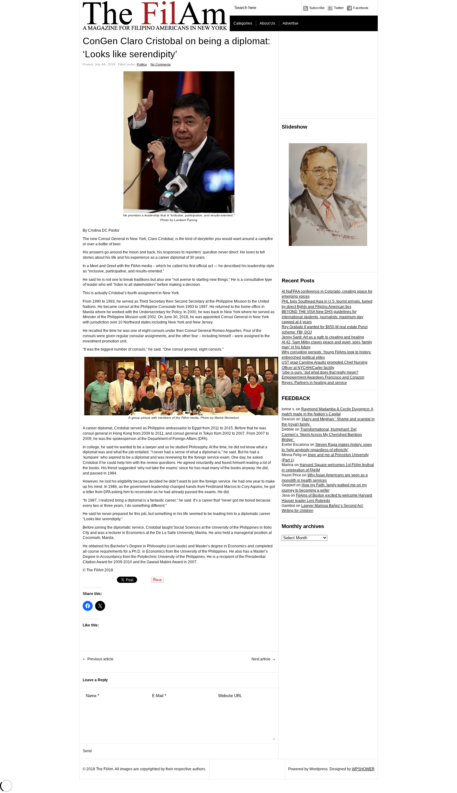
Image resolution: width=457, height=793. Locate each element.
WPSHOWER (363, 769)
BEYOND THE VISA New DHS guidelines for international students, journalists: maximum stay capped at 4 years (322, 316)
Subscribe (317, 8)
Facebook (360, 8)
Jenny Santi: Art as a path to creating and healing (323, 337)
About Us (267, 23)
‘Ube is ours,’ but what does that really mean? (320, 372)
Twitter (339, 8)
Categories (242, 23)
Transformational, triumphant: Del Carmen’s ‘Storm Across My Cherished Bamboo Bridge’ (322, 434)
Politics (142, 64)
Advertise (290, 23)
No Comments (160, 64)
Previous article (100, 659)
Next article (261, 659)
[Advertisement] (328, 75)
